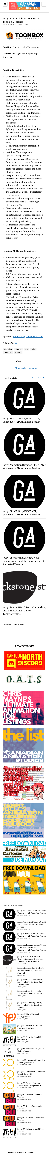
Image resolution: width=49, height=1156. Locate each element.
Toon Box (7, 352)
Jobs (16, 343)
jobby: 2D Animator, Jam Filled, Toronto (30, 1130)
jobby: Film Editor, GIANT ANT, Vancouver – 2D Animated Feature (22, 512)
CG (26, 349)
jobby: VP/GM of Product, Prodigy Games (28, 1015)
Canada (18, 349)
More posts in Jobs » (39, 378)
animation (8, 349)
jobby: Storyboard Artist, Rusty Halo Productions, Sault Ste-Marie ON (30, 970)
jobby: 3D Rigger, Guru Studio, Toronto (29, 1107)
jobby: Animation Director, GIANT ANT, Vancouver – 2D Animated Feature (24, 466)
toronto (18, 352)
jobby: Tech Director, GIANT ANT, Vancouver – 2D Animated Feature (22, 420)
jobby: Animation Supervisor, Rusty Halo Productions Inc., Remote (29, 1005)
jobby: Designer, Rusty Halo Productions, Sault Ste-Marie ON (31, 992)
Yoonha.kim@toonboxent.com (28, 336)
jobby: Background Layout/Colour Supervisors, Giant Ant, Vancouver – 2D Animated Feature (24, 561)
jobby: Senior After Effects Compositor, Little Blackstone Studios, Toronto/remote (24, 610)
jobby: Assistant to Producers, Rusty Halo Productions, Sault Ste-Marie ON (30, 982)
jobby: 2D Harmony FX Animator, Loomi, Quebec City (31, 1072)
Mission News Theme (16, 1152)
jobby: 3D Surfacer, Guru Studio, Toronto (30, 1095)
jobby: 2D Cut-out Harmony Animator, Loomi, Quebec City (29, 1084)
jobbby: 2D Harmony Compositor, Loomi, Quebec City (31, 1061)
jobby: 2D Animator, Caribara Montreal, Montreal (29, 1026)
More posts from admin (26, 367)
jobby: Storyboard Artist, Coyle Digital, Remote (30, 1049)
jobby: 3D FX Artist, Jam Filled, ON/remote (30, 1038)
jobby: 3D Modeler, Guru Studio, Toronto (30, 1118)
